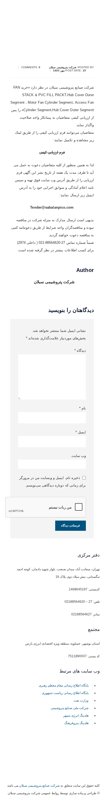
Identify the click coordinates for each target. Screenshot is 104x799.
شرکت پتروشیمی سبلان (54, 281)
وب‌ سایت (78, 456)
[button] (64, 38)
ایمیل (80, 432)
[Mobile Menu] (48, 40)
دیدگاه (80, 350)
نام (82, 408)
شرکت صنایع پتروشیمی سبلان (39, 785)
